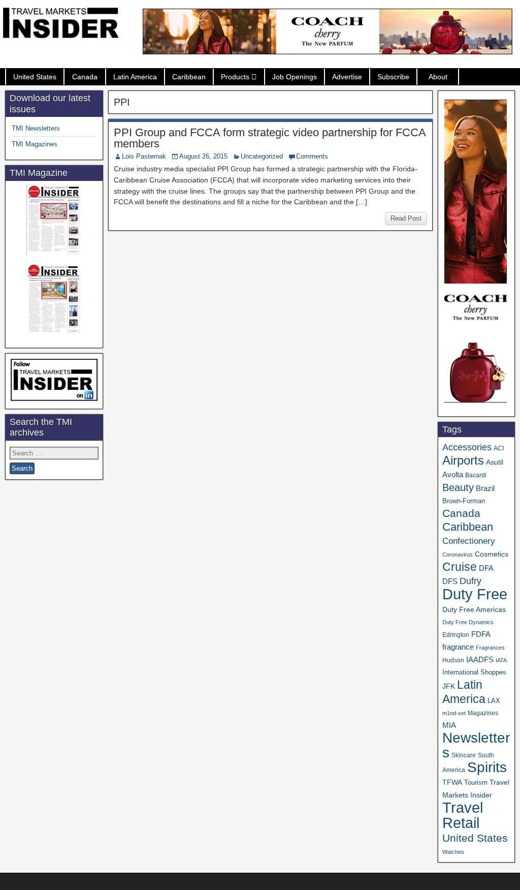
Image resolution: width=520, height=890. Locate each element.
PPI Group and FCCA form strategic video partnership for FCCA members (270, 138)
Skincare (463, 755)
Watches (453, 852)
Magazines (483, 713)
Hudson (453, 660)
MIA (449, 725)
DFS (450, 581)
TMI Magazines (34, 144)
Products (235, 77)
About (438, 77)
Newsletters (476, 745)
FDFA (481, 634)
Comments (312, 156)
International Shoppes (474, 672)
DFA (486, 568)
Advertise (347, 77)
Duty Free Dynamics (468, 622)
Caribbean (189, 77)
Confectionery (468, 541)
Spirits (487, 767)
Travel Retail (462, 815)
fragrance (458, 647)
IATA (501, 660)
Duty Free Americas (474, 609)
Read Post (406, 218)
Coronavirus (457, 554)
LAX (494, 700)
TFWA (452, 782)
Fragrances (490, 648)
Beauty (458, 487)
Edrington (455, 634)
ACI (499, 448)
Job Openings (294, 77)
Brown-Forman (463, 501)
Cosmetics (491, 554)
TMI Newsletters (36, 128)
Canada (85, 77)
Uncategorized (262, 156)
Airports (463, 460)
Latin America (135, 77)
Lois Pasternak (144, 156)
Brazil (485, 488)
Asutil (494, 462)
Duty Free (474, 594)
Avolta (452, 475)
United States (34, 77)
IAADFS (480, 659)
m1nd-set (454, 713)
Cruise (459, 566)
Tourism (476, 782)
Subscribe (393, 77)
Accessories (467, 447)
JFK (448, 686)
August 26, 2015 (203, 156)
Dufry (470, 581)
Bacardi (475, 475)
